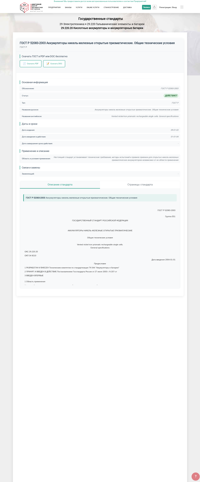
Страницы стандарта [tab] (140, 184)
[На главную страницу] (34, 12)
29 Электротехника (72, 24)
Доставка (127, 7)
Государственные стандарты (100, 19)
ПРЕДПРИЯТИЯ (54, 7)
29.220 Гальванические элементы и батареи (115, 24)
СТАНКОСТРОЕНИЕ (111, 7)
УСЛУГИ (79, 7)
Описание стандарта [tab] (60, 184)
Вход (174, 7)
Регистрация (165, 7)
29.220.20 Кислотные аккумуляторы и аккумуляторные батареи (102, 28)
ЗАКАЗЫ (68, 7)
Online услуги (93, 7)
